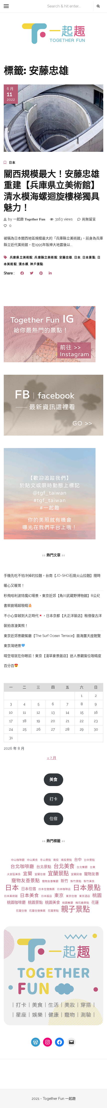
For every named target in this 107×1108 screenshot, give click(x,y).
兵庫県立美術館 (21, 257)
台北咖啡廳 (22, 866)
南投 (56, 859)
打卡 (53, 799)
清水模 (24, 264)
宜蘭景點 (58, 873)
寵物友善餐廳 (50, 881)
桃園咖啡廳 (16, 902)
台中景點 (89, 859)
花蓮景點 (53, 910)
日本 (12, 162)
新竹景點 (75, 881)
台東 (92, 867)
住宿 (53, 818)
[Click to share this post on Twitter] (31, 273)
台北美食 (64, 866)
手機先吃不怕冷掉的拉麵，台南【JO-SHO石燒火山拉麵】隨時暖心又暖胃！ (52, 580)
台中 (78, 859)
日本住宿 (28, 889)
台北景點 (43, 867)
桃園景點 (35, 902)
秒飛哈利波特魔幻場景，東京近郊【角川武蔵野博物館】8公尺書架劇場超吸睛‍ (52, 600)
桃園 (97, 895)
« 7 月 (51, 758)
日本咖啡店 (64, 889)
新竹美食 (89, 881)
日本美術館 (11, 896)
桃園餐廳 (67, 902)
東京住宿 (71, 896)
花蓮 (95, 902)
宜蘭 (27, 873)
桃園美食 (52, 902)
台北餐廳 (82, 867)
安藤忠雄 (65, 257)
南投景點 (66, 859)
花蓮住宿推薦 (37, 910)
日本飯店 (46, 896)
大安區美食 (14, 874)
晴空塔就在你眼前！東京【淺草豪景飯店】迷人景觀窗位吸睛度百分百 (52, 661)
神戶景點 (36, 264)
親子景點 (75, 909)
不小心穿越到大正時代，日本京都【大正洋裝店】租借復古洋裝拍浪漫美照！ (53, 621)
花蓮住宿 (21, 910)
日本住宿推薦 (46, 889)
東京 (59, 895)
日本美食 (29, 895)
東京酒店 (84, 896)
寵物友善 (91, 874)
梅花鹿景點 (82, 902)
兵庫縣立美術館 (45, 257)
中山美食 (32, 859)
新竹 (64, 881)
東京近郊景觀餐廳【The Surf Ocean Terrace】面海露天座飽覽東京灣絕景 (52, 641)
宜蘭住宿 (40, 874)
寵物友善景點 (25, 880)
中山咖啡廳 (18, 859)
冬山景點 (45, 859)
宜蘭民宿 (76, 874)
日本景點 (89, 257)
